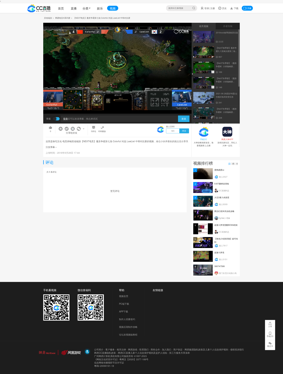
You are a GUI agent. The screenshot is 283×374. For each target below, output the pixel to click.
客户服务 (110, 349)
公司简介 (98, 349)
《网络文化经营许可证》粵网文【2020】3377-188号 (121, 359)
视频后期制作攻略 (128, 327)
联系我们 (144, 349)
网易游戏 (132, 349)
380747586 (219, 266)
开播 (249, 8)
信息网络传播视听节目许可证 (109, 362)
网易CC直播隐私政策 (105, 352)
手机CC (270, 336)
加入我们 (166, 349)
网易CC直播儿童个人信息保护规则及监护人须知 (142, 352)
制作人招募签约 (127, 319)
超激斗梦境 (219, 252)
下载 (235, 8)
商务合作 (155, 349)
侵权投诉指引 (237, 349)
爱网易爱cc (219, 169)
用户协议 (177, 349)
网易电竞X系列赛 (62, 17)
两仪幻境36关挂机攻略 (224, 211)
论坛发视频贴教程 (128, 334)
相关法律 (121, 349)
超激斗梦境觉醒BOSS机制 (225, 224)
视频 (113, 8)
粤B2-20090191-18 (104, 365)
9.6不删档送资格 (221, 183)
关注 (184, 131)
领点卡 (270, 346)
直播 (74, 8)
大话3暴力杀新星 (221, 197)
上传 (270, 326)
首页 (61, 8)
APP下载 (123, 311)
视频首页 (123, 296)
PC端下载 (124, 304)
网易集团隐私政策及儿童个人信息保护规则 (206, 349)
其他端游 (48, 17)
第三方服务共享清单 (179, 352)
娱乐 (100, 8)
